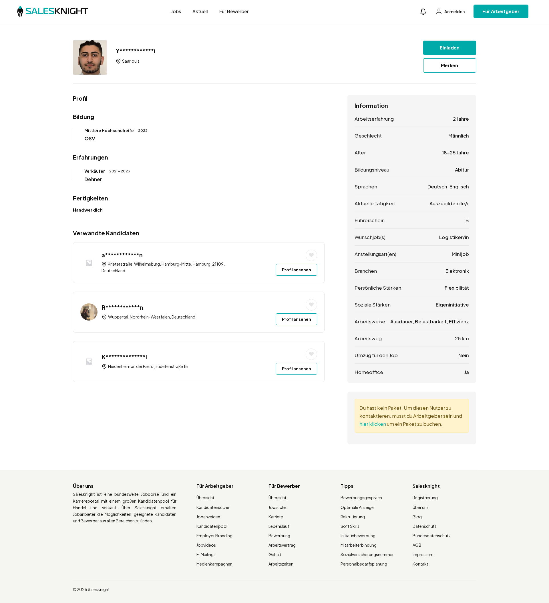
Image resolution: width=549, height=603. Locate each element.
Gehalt (274, 554)
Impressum (423, 554)
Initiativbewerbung (358, 535)
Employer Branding (214, 535)
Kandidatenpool (211, 526)
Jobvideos (206, 545)
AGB (417, 545)
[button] (423, 11)
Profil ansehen (296, 269)
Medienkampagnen (214, 563)
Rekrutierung (353, 516)
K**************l (124, 356)
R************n (122, 307)
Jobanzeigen (208, 516)
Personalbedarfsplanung (364, 563)
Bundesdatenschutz (432, 535)
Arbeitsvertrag (282, 545)
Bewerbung (279, 535)
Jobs (176, 11)
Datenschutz (425, 526)
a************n (122, 254)
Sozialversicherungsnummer (367, 554)
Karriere (275, 516)
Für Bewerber (234, 11)
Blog (417, 516)
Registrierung (425, 497)
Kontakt (420, 563)
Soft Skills (350, 526)
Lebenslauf (278, 526)
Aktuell (200, 11)
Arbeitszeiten (280, 563)
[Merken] (311, 255)
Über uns (421, 507)
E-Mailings (206, 554)
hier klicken (372, 424)
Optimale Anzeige (357, 507)
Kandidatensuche (212, 507)
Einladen (450, 48)
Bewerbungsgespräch (361, 497)
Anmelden (454, 11)
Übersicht (205, 497)
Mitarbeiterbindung (359, 545)
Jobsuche (277, 507)
